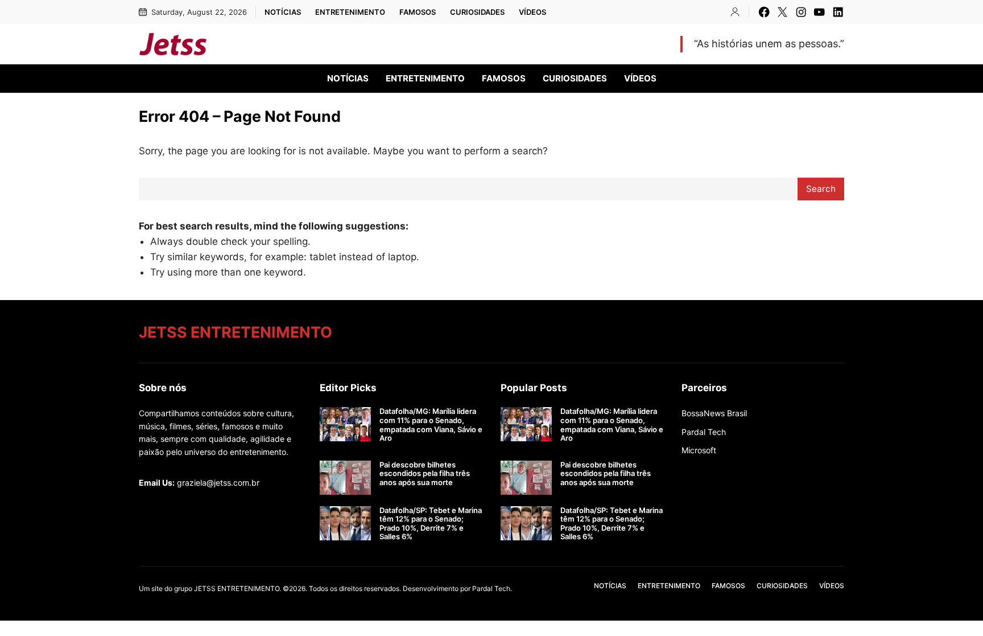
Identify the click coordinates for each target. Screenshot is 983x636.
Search (821, 188)
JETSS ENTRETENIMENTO (309, 44)
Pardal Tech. (492, 588)
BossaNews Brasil (714, 413)
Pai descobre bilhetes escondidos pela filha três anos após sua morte (424, 474)
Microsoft (699, 450)
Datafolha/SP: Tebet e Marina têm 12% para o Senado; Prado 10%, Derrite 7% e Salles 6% (430, 523)
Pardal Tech (704, 432)
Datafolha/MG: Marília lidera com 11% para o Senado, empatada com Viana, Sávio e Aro (430, 424)
